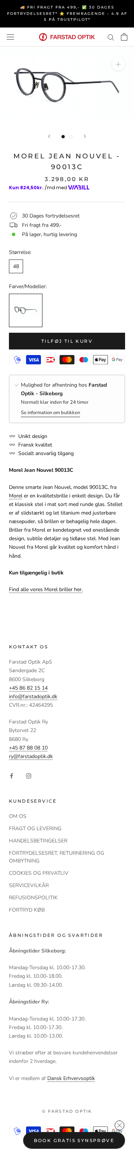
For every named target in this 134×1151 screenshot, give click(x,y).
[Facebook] (11, 775)
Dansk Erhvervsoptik (71, 1078)
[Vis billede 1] (63, 136)
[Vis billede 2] (71, 136)
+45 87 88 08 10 (28, 747)
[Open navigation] (10, 37)
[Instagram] (28, 775)
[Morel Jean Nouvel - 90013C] (25, 310)
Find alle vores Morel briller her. (46, 589)
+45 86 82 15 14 (28, 687)
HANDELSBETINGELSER (38, 840)
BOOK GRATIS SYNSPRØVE (74, 1140)
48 (16, 266)
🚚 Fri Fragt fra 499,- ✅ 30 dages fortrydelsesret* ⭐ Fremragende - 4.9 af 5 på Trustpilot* (67, 13)
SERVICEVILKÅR (29, 885)
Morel (15, 495)
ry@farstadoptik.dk (31, 756)
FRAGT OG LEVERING (35, 828)
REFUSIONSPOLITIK (33, 897)
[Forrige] (49, 136)
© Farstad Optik (67, 1111)
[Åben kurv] (124, 37)
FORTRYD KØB (27, 909)
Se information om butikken (50, 412)
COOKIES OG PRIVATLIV (38, 873)
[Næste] (85, 136)
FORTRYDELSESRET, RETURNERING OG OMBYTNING (56, 856)
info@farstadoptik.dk (33, 696)
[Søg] (111, 37)
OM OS (17, 816)
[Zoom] (118, 64)
